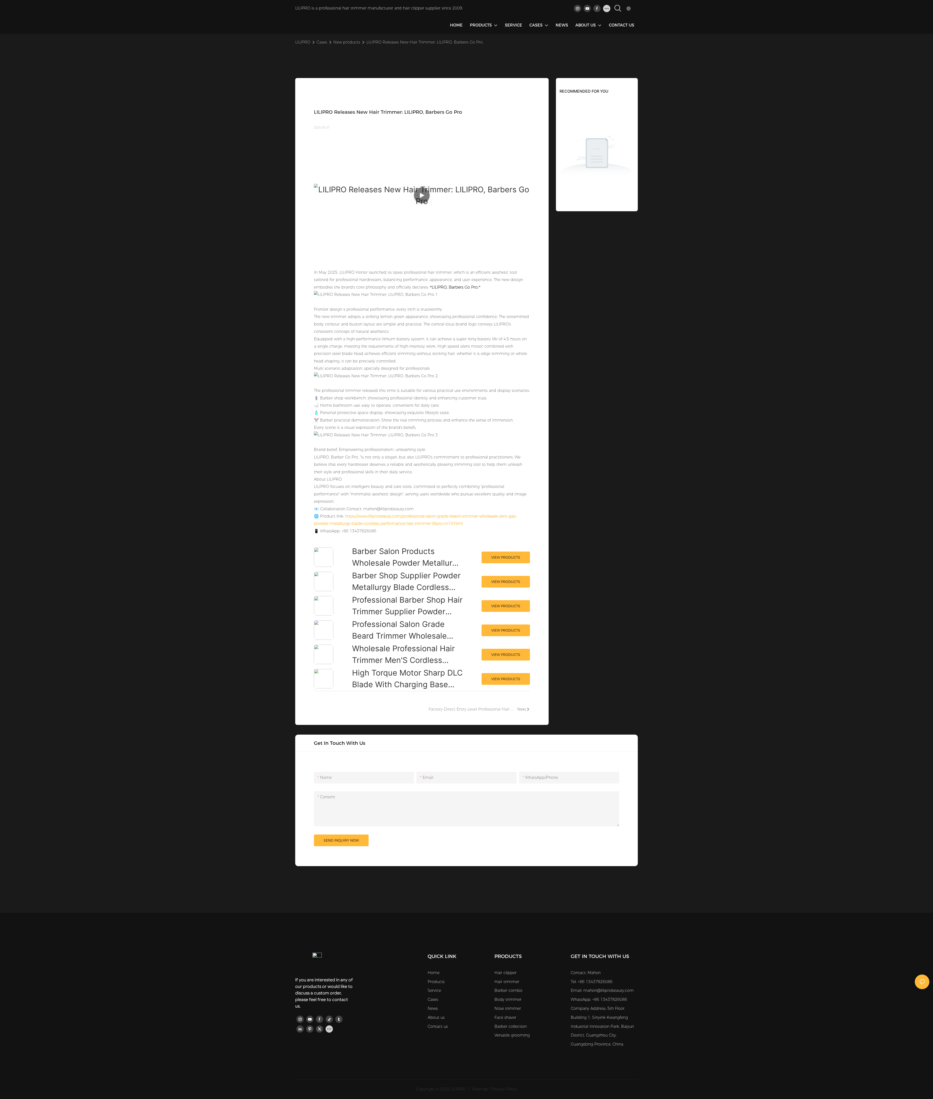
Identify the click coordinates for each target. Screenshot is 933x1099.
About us (436, 1017)
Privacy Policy (504, 1089)
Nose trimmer (507, 1008)
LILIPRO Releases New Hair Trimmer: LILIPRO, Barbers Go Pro (424, 42)
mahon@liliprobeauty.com (608, 990)
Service (434, 990)
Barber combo (508, 990)
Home (434, 972)
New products (346, 42)
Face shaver (505, 1017)
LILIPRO (302, 42)
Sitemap (480, 1089)
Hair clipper (505, 972)
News (433, 1008)
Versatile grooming (512, 1035)
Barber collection (510, 1026)
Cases (322, 42)
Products (436, 981)
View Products (505, 557)
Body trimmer (507, 999)
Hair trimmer (506, 981)
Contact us (438, 1026)
